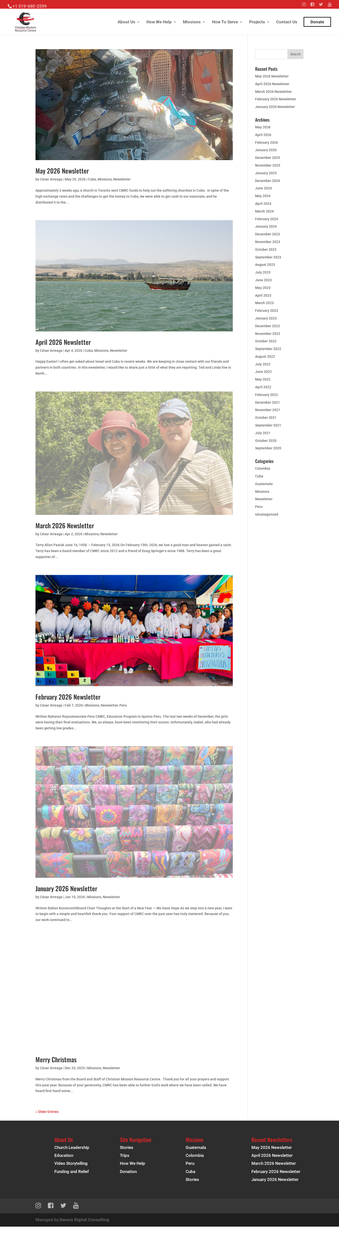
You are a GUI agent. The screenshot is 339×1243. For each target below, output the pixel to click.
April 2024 (263, 204)
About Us (126, 22)
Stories (126, 1147)
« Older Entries (47, 1112)
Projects (257, 22)
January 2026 (266, 150)
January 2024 (266, 226)
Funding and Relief (71, 1171)
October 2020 (265, 441)
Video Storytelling (71, 1163)
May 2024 (263, 196)
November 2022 (267, 334)
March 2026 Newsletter (64, 525)
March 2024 (264, 211)
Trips (124, 1155)
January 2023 (266, 318)
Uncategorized (266, 514)
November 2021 (267, 410)
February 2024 (266, 219)
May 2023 (263, 288)
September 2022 (268, 349)
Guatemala (264, 484)
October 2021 (265, 418)
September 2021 (268, 425)
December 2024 (267, 181)
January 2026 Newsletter (66, 888)
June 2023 (263, 280)
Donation (128, 1171)
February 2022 (266, 395)
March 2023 (264, 303)
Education (63, 1155)
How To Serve (225, 22)
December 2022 (267, 326)
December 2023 (267, 234)
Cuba (92, 179)
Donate (317, 21)
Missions (192, 22)
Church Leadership (71, 1147)
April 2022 (263, 387)
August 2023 (265, 265)
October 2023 (265, 249)
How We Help (159, 22)
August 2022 (265, 356)
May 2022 (263, 379)
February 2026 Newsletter (68, 697)
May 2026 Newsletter (62, 171)
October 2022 (265, 341)
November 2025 (267, 165)
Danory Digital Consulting (84, 1219)
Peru (123, 705)
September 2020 (268, 448)
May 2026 (263, 127)
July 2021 (263, 433)
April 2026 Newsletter (63, 342)
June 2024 (263, 188)
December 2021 (267, 402)
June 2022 (263, 372)
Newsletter (122, 179)
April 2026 (263, 135)
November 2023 (267, 242)
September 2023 (268, 257)
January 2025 (266, 173)
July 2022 (263, 364)
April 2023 (263, 295)
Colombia (262, 468)
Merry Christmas (55, 1059)
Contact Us (286, 22)
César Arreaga (51, 179)
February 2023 (266, 311)
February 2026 (266, 142)
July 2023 (263, 272)
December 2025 (267, 158)
